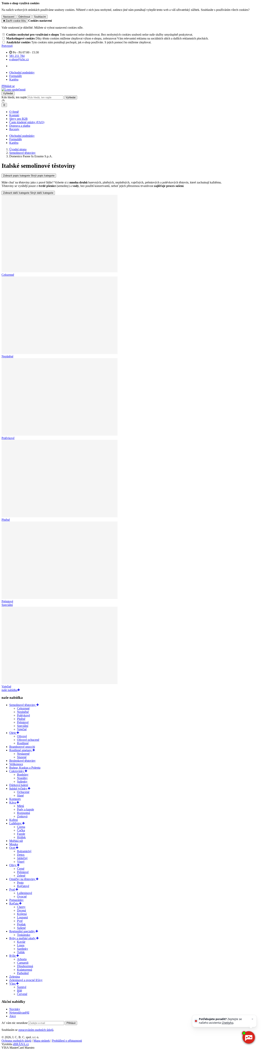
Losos (20, 945)
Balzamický (24, 851)
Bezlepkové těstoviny (22, 760)
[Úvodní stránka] (14, 89)
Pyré (12, 889)
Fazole (21, 833)
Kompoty (15, 799)
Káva (13, 802)
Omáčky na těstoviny (22, 879)
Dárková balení (18, 785)
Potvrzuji (7, 45)
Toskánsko (23, 934)
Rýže (12, 955)
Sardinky (22, 948)
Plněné (21, 718)
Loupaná (22, 917)
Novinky (14, 1009)
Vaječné (22, 729)
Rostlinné (23, 743)
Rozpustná (23, 813)
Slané (20, 795)
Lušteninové (24, 893)
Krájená (22, 914)
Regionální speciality (22, 931)
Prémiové (23, 722)
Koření (13, 819)
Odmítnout (24, 16)
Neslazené (23, 753)
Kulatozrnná (24, 969)
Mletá (20, 806)
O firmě (14, 111)
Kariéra (13, 79)
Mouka (13, 844)
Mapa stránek (41, 1040)
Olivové (22, 736)
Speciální (22, 725)
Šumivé (21, 987)
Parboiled (23, 973)
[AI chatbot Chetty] (248, 1037)
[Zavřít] (252, 1019)
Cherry (21, 907)
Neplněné (23, 712)
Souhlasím (40, 16)
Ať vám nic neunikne (15, 1022)
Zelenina (14, 976)
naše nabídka (9, 690)
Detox (21, 854)
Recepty (14, 129)
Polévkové (23, 715)
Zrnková (22, 816)
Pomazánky (16, 900)
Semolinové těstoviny (22, 705)
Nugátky (22, 778)
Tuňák (21, 952)
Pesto (20, 882)
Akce (12, 1016)
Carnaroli (22, 962)
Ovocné (22, 896)
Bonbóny (22, 774)
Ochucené (23, 792)
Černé (20, 868)
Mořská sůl (16, 840)
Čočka (21, 830)
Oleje (13, 732)
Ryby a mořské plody (22, 938)
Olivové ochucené (28, 739)
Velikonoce (16, 764)
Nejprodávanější (19, 1012)
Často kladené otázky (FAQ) (26, 122)
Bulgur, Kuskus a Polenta (24, 767)
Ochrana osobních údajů (16, 1040)
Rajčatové (23, 886)
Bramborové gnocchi (22, 746)
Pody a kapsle (25, 809)
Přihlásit (71, 1023)
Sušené (21, 927)
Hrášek (21, 837)
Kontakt (14, 115)
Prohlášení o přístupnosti (67, 1040)
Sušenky (22, 781)
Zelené (21, 875)
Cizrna (21, 826)
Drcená (21, 910)
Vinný (21, 861)
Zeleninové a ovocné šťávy (26, 980)
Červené (22, 994)
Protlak (21, 924)
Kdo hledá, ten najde (14, 97)
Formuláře (15, 76)
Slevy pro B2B (18, 118)
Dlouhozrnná (25, 966)
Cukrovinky (17, 771)
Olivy (13, 865)
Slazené (21, 757)
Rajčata (14, 903)
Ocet (12, 847)
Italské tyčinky (18, 788)
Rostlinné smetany (20, 750)
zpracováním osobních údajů (35, 1029)
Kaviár (21, 941)
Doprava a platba (19, 125)
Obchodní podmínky (22, 72)
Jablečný (22, 858)
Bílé (19, 990)
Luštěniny (15, 823)
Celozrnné (23, 708)
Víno (12, 983)
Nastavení (8, 16)
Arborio (22, 959)
